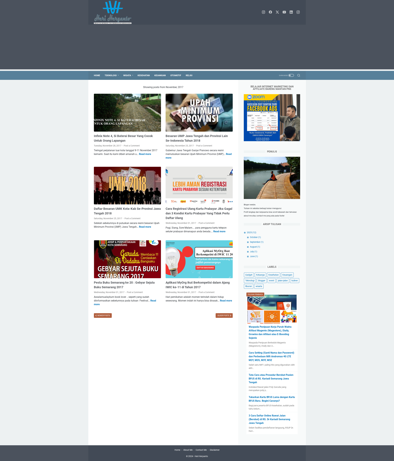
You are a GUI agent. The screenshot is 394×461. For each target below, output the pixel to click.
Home (97, 75)
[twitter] (277, 12)
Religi (189, 75)
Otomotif (175, 75)
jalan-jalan (283, 280)
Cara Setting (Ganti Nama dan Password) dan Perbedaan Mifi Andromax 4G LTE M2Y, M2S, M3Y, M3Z (271, 356)
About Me (188, 450)
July (253, 251)
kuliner (294, 280)
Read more (145, 154)
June (254, 256)
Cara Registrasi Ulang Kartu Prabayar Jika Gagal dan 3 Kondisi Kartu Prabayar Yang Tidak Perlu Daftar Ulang (199, 213)
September (256, 242)
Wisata (127, 75)
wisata (259, 286)
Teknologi (111, 75)
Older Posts (223, 315)
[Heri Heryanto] (114, 12)
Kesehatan (144, 75)
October (255, 237)
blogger (261, 280)
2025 (251, 232)
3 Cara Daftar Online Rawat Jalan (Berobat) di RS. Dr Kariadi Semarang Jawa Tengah (269, 419)
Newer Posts (103, 315)
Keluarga (260, 275)
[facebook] (270, 12)
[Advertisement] (197, 47)
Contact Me (201, 450)
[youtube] (284, 12)
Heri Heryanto (201, 456)
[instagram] (263, 12)
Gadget (248, 275)
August (255, 247)
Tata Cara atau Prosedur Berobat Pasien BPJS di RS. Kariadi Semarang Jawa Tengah (271, 378)
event (271, 280)
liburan (248, 286)
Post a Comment (132, 145)
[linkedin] (291, 12)
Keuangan (160, 75)
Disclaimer (215, 450)
